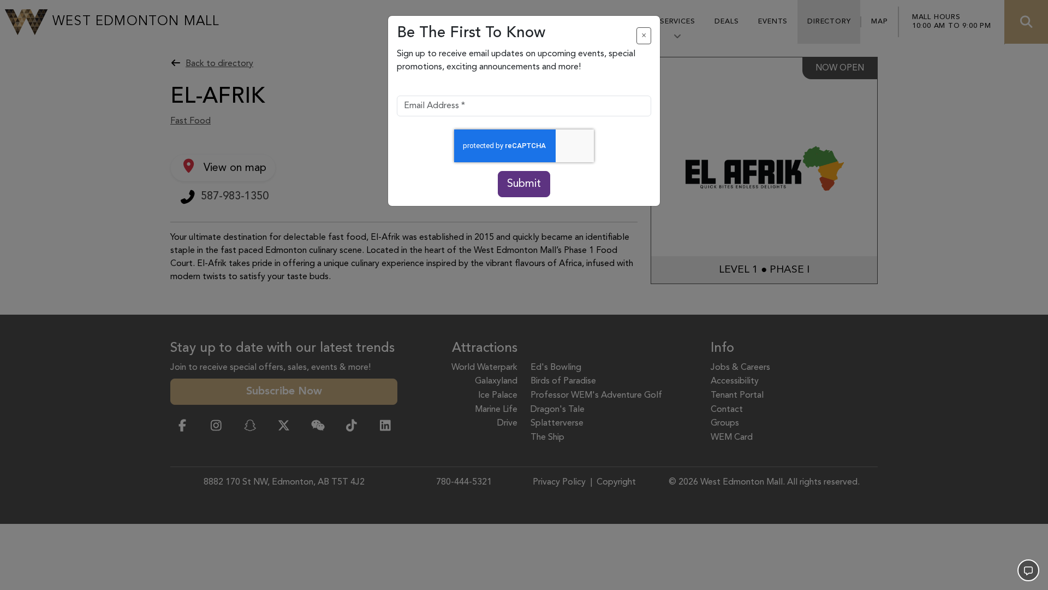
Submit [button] (524, 184)
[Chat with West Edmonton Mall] (1028, 570)
